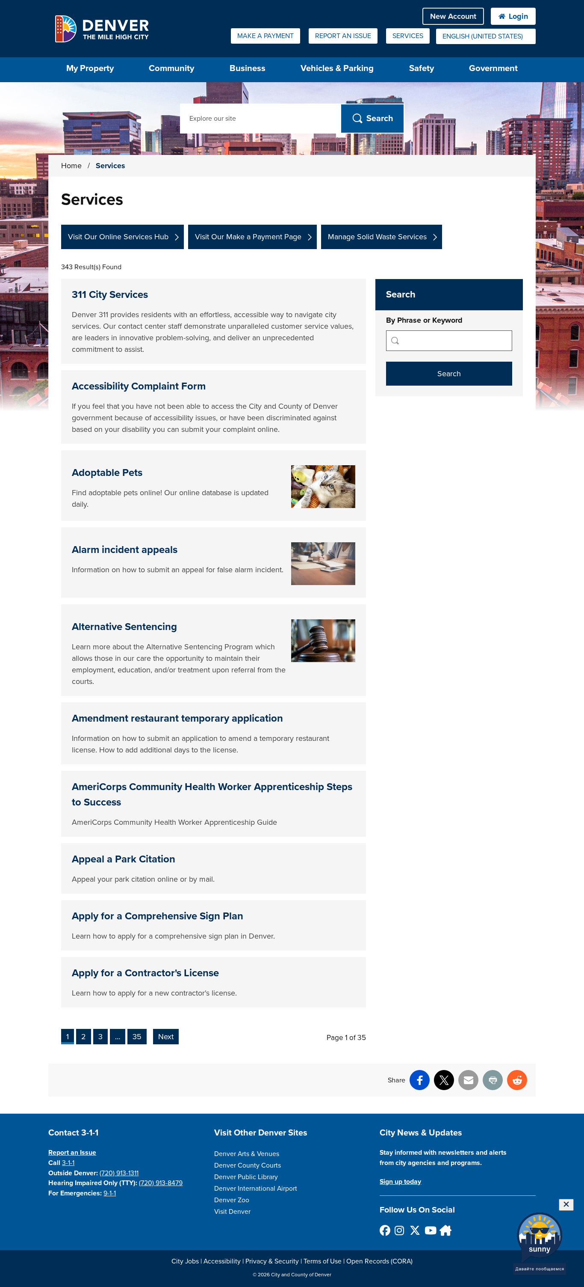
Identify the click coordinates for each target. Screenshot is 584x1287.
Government (493, 68)
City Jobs (185, 1261)
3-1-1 (68, 1163)
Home (71, 165)
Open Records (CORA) (379, 1261)
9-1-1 (109, 1193)
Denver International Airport (255, 1188)
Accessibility (222, 1261)
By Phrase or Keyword (424, 320)
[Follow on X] (414, 1230)
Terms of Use (323, 1261)
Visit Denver (232, 1212)
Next (166, 1036)
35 (137, 1036)
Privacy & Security (272, 1261)
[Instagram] (399, 1230)
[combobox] (486, 36)
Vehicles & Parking (337, 68)
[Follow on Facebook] (384, 1230)
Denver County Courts (247, 1165)
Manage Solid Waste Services (377, 236)
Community (171, 68)
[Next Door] (444, 1230)
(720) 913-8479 (161, 1183)
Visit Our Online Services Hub (118, 236)
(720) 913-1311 (119, 1173)
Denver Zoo (231, 1200)
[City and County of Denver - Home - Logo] (101, 28)
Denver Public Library (246, 1177)
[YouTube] (429, 1230)
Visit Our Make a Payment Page (248, 236)
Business (247, 68)
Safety (421, 68)
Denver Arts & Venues (246, 1154)
